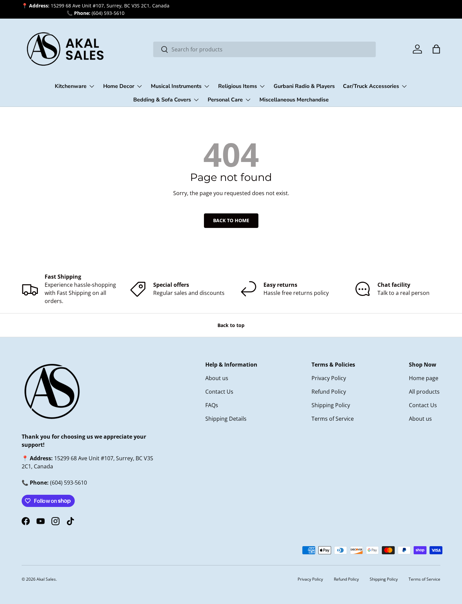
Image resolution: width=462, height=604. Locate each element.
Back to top (231, 325)
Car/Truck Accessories (371, 86)
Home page (423, 378)
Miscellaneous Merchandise (294, 99)
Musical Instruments (176, 86)
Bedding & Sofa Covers (162, 99)
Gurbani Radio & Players (304, 86)
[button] (436, 49)
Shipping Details (226, 418)
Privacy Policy (328, 378)
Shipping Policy (330, 405)
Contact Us (219, 391)
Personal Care (225, 99)
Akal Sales (46, 579)
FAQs (211, 405)
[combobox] (264, 49)
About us (216, 378)
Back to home (231, 220)
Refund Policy (328, 391)
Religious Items (237, 86)
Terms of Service (332, 418)
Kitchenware (71, 86)
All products (424, 391)
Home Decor (118, 86)
